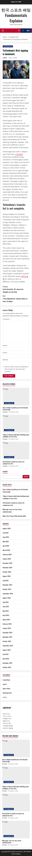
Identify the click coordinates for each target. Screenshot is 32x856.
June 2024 (6, 607)
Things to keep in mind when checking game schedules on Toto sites (16, 436)
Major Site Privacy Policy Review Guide (14, 516)
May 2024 (6, 611)
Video (28, 30)
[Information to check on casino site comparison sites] (16, 450)
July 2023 (5, 654)
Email (5, 353)
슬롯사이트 (6, 721)
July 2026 (5, 533)
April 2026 (6, 546)
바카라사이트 (7, 723)
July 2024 (6, 602)
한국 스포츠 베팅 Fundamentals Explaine (16, 15)
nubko (5, 58)
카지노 (5, 697)
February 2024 (7, 624)
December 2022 (7, 663)
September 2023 (8, 646)
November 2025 (7, 568)
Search (5, 472)
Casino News (6, 680)
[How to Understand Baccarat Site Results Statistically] (16, 396)
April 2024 (6, 615)
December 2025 (7, 563)
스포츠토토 (19, 154)
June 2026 (6, 537)
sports (5, 684)
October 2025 (7, 572)
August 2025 (7, 576)
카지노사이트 (7, 716)
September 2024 (8, 594)
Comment (6, 319)
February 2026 (7, 554)
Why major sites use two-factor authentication (11, 842)
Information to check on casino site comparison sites (13, 463)
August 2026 (7, 528)
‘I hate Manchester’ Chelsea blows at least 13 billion (15, 298)
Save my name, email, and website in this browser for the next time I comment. (17, 369)
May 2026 (6, 541)
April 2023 (6, 659)
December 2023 (7, 633)
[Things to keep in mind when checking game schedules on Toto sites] (16, 423)
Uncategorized (8, 46)
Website (5, 360)
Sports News (6, 688)
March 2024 (6, 620)
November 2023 (7, 637)
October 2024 (7, 589)
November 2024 (7, 585)
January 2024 (7, 628)
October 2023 (7, 641)
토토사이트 (6, 714)
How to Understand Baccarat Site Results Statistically (15, 409)
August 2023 (7, 650)
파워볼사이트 (7, 719)
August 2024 (7, 598)
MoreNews (27, 851)
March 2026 (6, 550)
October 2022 (7, 667)
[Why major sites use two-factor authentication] (16, 829)
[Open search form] (19, 30)
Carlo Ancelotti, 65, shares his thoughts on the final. (13, 289)
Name (5, 345)
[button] (3, 30)
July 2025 (5, 580)
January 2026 (7, 559)
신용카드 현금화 (8, 728)
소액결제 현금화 (8, 726)
